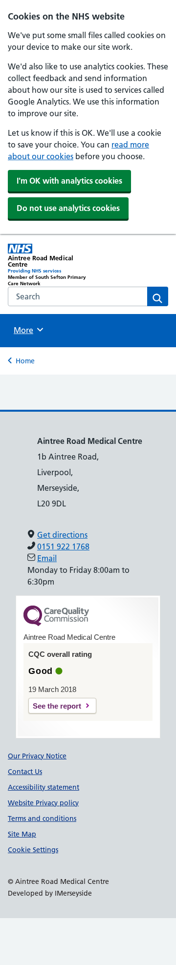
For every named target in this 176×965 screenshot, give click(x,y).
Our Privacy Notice (37, 756)
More (27, 330)
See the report (57, 706)
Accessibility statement (43, 787)
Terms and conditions (42, 818)
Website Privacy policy (43, 802)
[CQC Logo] (56, 624)
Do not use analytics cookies (68, 208)
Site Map (22, 834)
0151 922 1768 (63, 546)
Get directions (62, 535)
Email (47, 558)
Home (25, 361)
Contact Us (25, 771)
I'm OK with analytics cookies (69, 181)
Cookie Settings (33, 849)
